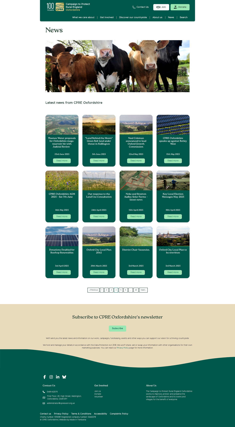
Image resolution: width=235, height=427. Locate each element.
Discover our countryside (133, 17)
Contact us (45, 414)
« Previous (93, 290)
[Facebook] (45, 377)
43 (136, 290)
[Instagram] (51, 377)
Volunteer (98, 397)
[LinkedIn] (58, 377)
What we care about (83, 17)
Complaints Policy (119, 414)
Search (184, 17)
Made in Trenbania (78, 420)
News (171, 17)
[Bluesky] (64, 377)
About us (157, 17)
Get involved (107, 17)
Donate (97, 394)
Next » (143, 290)
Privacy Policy (123, 348)
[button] (62, 160)
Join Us (97, 391)
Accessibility (100, 414)
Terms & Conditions (81, 414)
